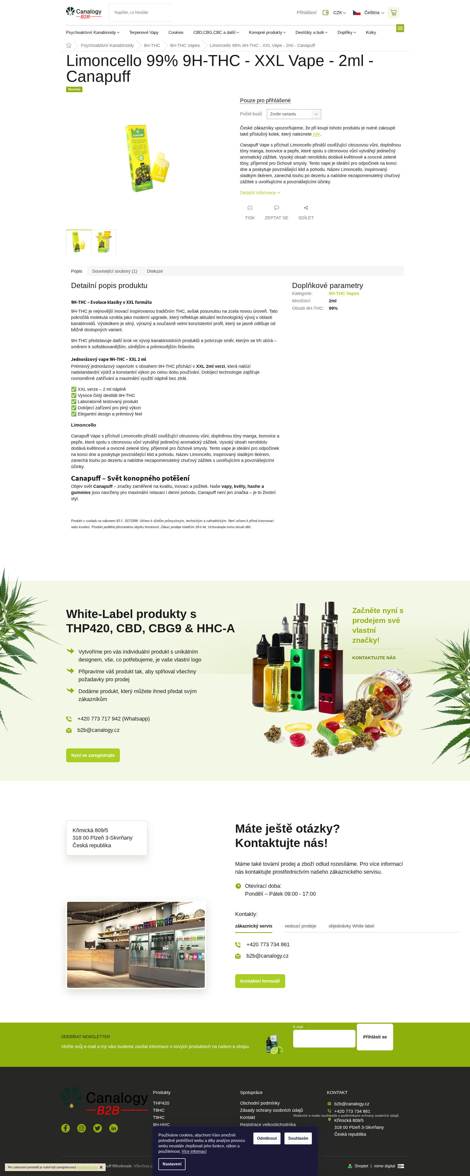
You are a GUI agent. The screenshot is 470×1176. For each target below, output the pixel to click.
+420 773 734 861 (268, 944)
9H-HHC (161, 1124)
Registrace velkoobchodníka (268, 1124)
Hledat (176, 7)
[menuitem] (95, 32)
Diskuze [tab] (155, 271)
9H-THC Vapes (344, 293)
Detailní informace (258, 192)
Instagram (81, 1128)
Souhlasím (298, 1138)
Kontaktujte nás (374, 657)
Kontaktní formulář (260, 981)
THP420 (161, 1103)
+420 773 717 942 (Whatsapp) (113, 719)
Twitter (97, 1128)
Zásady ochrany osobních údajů (271, 1110)
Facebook (65, 1128)
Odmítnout (267, 1138)
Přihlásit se (375, 1036)
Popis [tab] (76, 271)
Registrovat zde (87, 1167)
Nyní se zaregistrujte (93, 755)
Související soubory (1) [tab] (114, 271)
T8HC (159, 1110)
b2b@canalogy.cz (98, 730)
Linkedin (113, 1128)
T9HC (159, 1117)
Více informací (194, 1151)
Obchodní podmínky (260, 1103)
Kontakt (247, 1117)
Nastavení (172, 1164)
